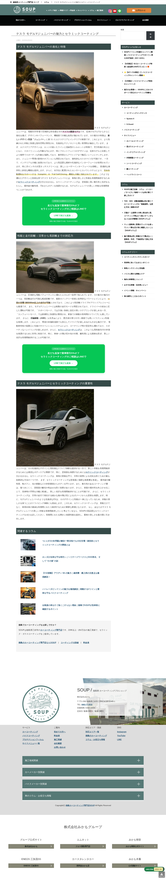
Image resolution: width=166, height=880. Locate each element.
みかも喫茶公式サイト (135, 846)
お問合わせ (141, 10)
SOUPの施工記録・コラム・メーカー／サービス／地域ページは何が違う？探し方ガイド (138, 192)
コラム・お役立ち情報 (95, 740)
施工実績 (58, 740)
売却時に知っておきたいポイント (137, 262)
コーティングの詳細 (70, 643)
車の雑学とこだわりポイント (135, 296)
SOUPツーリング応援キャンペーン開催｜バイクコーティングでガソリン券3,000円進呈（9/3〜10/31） (138, 55)
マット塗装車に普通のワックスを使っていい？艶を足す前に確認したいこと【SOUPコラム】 (138, 227)
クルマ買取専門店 (83, 846)
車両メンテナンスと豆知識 (134, 268)
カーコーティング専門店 (51, 630)
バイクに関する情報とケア (134, 274)
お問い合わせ (60, 747)
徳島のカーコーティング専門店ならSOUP (37, 643)
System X (130, 119)
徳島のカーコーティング (96, 736)
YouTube (121, 736)
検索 (122, 30)
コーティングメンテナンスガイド (137, 257)
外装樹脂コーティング (135, 158)
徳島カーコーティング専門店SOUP (80, 805)
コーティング (40, 20)
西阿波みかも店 (83, 866)
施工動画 (99, 10)
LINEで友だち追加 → (63, 215)
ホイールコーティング (135, 141)
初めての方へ (20, 20)
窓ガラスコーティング (135, 147)
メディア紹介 (52, 10)
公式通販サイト (134, 866)
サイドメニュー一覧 (31, 743)
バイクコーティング (61, 20)
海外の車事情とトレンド (133, 279)
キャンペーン (82, 10)
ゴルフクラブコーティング (124, 20)
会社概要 (145, 20)
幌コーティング (132, 169)
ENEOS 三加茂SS (31, 866)
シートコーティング (134, 163)
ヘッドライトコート (134, 174)
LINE (119, 740)
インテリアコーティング (136, 152)
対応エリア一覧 (92, 732)
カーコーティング (131, 107)
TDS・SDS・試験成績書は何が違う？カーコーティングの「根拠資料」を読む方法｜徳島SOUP (138, 204)
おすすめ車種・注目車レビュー (136, 285)
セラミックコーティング (69, 330)
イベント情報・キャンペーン (135, 290)
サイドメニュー (102, 20)
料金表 (72, 10)
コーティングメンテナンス (137, 113)
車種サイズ (63, 10)
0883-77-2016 (86, 705)
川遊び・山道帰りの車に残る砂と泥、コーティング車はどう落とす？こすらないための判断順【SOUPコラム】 (138, 216)
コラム (91, 10)
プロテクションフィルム (83, 20)
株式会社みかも (31, 846)
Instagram (121, 732)
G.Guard (130, 124)
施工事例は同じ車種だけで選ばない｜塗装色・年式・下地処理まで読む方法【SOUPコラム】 (138, 239)
